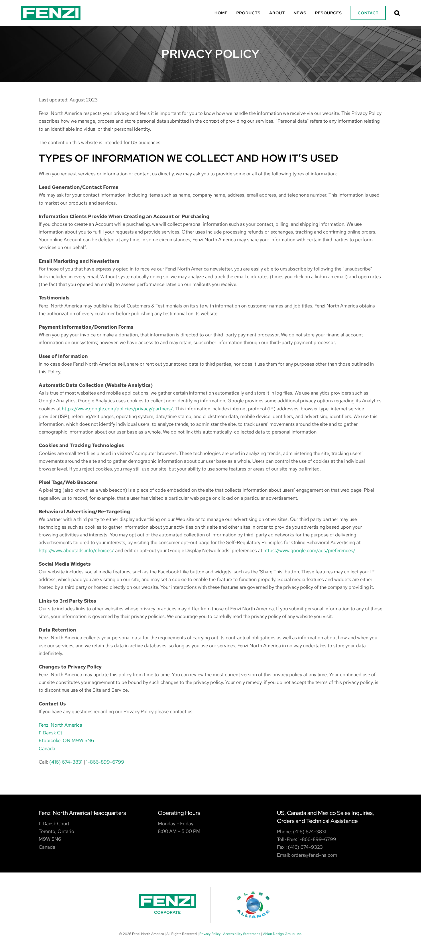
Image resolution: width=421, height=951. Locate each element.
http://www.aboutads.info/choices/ (76, 550)
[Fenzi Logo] (50, 8)
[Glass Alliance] (253, 905)
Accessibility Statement (241, 934)
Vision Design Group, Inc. (282, 934)
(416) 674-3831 (65, 762)
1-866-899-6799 (105, 762)
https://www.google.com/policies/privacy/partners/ (117, 408)
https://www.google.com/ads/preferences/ (309, 550)
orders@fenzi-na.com (314, 855)
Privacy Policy (210, 934)
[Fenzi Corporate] (167, 905)
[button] (397, 13)
